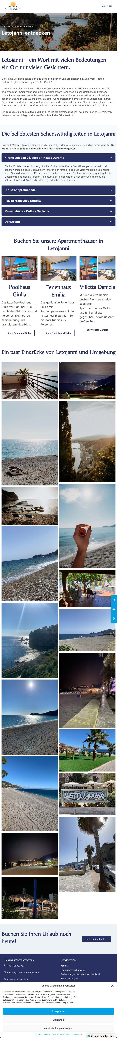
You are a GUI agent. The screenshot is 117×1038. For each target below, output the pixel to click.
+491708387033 (16, 965)
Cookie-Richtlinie (42, 1034)
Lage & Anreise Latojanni (73, 970)
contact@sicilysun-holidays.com (23, 972)
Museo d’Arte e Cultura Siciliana (27, 211)
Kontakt (64, 965)
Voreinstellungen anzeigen (58, 1028)
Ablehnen (58, 1019)
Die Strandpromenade (20, 190)
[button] (112, 985)
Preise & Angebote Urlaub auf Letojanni (80, 974)
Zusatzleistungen (69, 978)
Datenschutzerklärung (61, 1034)
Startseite (6, 26)
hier (51, 148)
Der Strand (12, 222)
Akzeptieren (58, 1011)
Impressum (77, 1034)
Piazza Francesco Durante (23, 200)
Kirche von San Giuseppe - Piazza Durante (34, 158)
